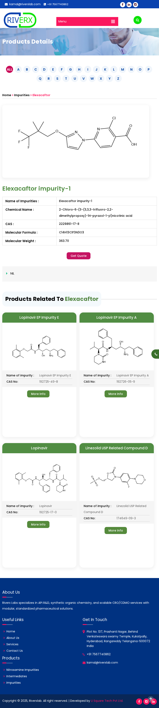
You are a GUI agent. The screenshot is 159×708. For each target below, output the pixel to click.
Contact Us (14, 651)
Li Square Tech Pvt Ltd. (107, 701)
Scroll (151, 699)
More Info (38, 394)
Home (6, 95)
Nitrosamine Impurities (22, 670)
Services (12, 644)
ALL (9, 69)
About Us (12, 638)
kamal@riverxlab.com (24, 4)
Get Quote (79, 256)
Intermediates (16, 676)
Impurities (22, 95)
